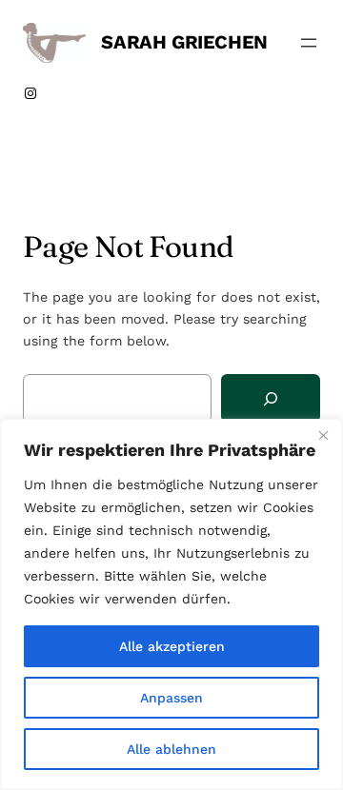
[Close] (323, 435)
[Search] (270, 398)
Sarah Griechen (184, 41)
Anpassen (171, 697)
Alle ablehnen (171, 749)
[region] (171, 604)
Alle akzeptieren (172, 646)
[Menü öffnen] (308, 42)
